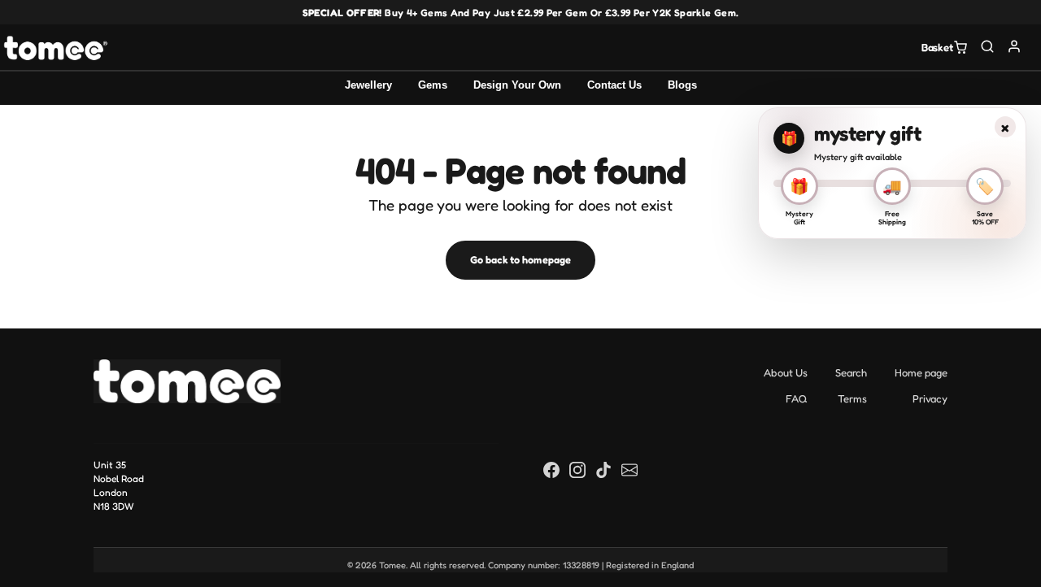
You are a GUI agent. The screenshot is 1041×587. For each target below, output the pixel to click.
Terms (852, 398)
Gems (432, 85)
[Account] (1014, 46)
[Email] (629, 469)
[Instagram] (577, 469)
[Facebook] (551, 469)
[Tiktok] (603, 469)
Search (851, 372)
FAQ (797, 398)
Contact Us (614, 85)
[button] (987, 46)
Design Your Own (517, 85)
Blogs (682, 85)
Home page (921, 372)
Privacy (930, 398)
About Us (786, 372)
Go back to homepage (520, 260)
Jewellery (368, 85)
